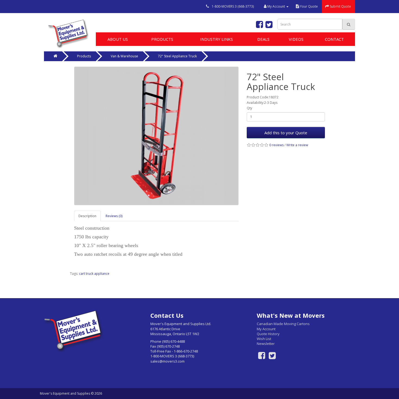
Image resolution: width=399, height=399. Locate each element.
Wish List (264, 338)
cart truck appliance (94, 273)
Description (87, 216)
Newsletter (266, 343)
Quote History (268, 333)
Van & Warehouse (124, 56)
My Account (266, 328)
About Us (117, 39)
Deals (263, 39)
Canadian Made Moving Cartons (283, 323)
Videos (296, 39)
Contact (334, 39)
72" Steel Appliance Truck (177, 56)
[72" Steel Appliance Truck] (156, 136)
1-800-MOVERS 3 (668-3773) (233, 6)
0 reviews (276, 145)
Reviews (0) (114, 216)
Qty (249, 108)
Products (162, 39)
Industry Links (216, 39)
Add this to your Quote (285, 132)
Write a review (297, 145)
